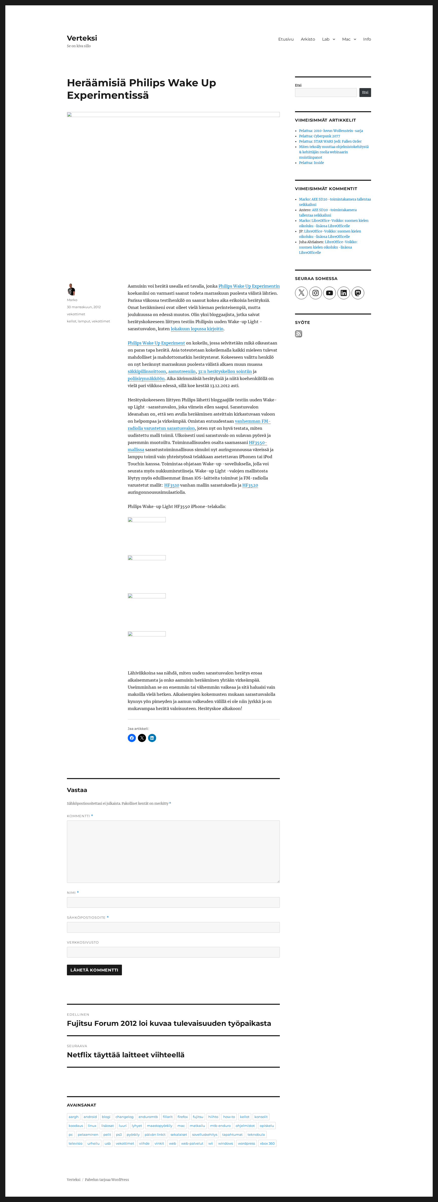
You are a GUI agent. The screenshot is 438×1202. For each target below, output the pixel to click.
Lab (326, 39)
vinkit (159, 1143)
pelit (107, 1134)
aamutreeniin (182, 371)
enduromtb (148, 1117)
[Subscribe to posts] (298, 334)
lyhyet (137, 1126)
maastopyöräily (159, 1126)
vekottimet (76, 314)
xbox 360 (267, 1143)
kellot (71, 321)
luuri (123, 1126)
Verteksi (82, 38)
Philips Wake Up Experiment (156, 342)
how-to (229, 1117)
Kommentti (80, 816)
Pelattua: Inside (311, 163)
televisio (75, 1143)
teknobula (256, 1134)
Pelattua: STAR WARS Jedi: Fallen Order (330, 141)
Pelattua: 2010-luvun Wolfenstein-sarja (331, 131)
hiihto (213, 1117)
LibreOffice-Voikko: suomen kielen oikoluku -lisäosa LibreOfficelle (328, 247)
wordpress (246, 1143)
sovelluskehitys (204, 1134)
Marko (72, 300)
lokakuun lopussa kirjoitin (197, 328)
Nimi (73, 893)
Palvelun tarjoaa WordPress (107, 1180)
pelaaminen (88, 1134)
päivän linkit (155, 1134)
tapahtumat (232, 1134)
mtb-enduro (220, 1126)
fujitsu (198, 1117)
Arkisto (308, 39)
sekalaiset (179, 1134)
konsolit (261, 1117)
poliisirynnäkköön (146, 378)
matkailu (197, 1126)
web (172, 1143)
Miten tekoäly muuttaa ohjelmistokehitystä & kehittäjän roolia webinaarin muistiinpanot (334, 152)
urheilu (93, 1143)
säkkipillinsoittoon (147, 371)
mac (181, 1126)
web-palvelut (192, 1143)
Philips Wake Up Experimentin (249, 286)
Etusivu (286, 39)
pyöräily (133, 1134)
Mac (346, 39)
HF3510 (171, 485)
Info (367, 39)
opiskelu (267, 1126)
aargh (74, 1117)
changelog (125, 1117)
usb (108, 1143)
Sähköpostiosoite (88, 917)
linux (92, 1126)
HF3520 (250, 485)
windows (225, 1143)
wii (210, 1143)
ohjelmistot (245, 1126)
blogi (106, 1117)
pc (71, 1134)
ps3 (119, 1134)
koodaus (76, 1126)
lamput (84, 321)
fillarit (168, 1117)
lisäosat (107, 1126)
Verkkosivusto (83, 942)
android (90, 1117)
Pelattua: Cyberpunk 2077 (319, 136)
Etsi (298, 85)
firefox (183, 1117)
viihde (144, 1143)
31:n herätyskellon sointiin (225, 371)
